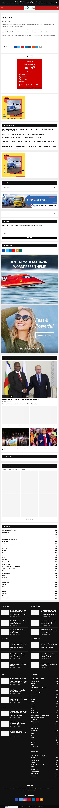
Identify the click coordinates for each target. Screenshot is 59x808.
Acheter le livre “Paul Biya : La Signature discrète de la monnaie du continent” (40, 2)
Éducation (4, 546)
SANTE (4, 584)
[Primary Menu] (2, 8)
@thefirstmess (29, 519)
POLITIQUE (5, 577)
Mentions (9, 2)
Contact (14, 2)
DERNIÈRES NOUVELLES (8, 539)
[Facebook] (24, 4)
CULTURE (4, 537)
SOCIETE (4, 586)
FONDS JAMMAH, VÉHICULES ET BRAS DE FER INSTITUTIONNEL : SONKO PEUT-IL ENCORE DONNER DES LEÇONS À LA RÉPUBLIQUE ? (18, 612)
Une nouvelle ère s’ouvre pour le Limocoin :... (14, 426)
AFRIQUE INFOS (6, 532)
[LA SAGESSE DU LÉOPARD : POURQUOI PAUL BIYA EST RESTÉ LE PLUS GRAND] (5, 632)
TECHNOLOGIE (6, 598)
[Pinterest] (29, 4)
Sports (4, 591)
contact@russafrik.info (32, 790)
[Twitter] (25, 4)
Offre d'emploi (6, 573)
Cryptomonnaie (8, 543)
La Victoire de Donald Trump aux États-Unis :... (42, 448)
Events (4, 552)
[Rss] (41, 799)
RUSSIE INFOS (5, 580)
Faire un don (20, 2)
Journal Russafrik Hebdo (8, 568)
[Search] (55, 187)
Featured (4, 555)
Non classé (5, 571)
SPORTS (4, 593)
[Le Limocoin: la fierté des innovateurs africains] (43, 415)
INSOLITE (4, 559)
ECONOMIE (5, 541)
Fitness (4, 557)
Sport (3, 589)
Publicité (4, 2)
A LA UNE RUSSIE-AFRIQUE (9, 530)
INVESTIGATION (6, 564)
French (9, 806)
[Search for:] (29, 187)
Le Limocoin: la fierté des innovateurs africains (43, 426)
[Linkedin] (31, 4)
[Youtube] (33, 4)
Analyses (4, 534)
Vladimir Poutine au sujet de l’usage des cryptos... (21, 399)
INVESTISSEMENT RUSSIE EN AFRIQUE (11, 566)
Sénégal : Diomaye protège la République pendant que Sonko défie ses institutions (23, 134)
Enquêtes (4, 548)
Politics (4, 575)
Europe (4, 550)
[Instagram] (27, 4)
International (5, 562)
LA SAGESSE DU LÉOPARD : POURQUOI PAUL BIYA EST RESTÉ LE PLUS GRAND (21, 137)
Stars (3, 595)
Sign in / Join (38, 1)
